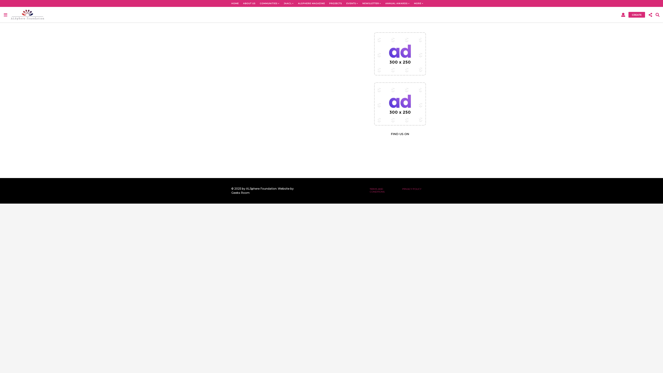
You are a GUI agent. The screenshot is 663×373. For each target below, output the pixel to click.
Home (235, 3)
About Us (249, 3)
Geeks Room (240, 192)
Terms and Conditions (377, 190)
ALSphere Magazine (311, 3)
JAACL (288, 3)
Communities (268, 3)
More (417, 3)
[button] (5, 14)
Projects (335, 3)
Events (351, 3)
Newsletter (370, 3)
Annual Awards (396, 3)
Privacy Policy (411, 189)
